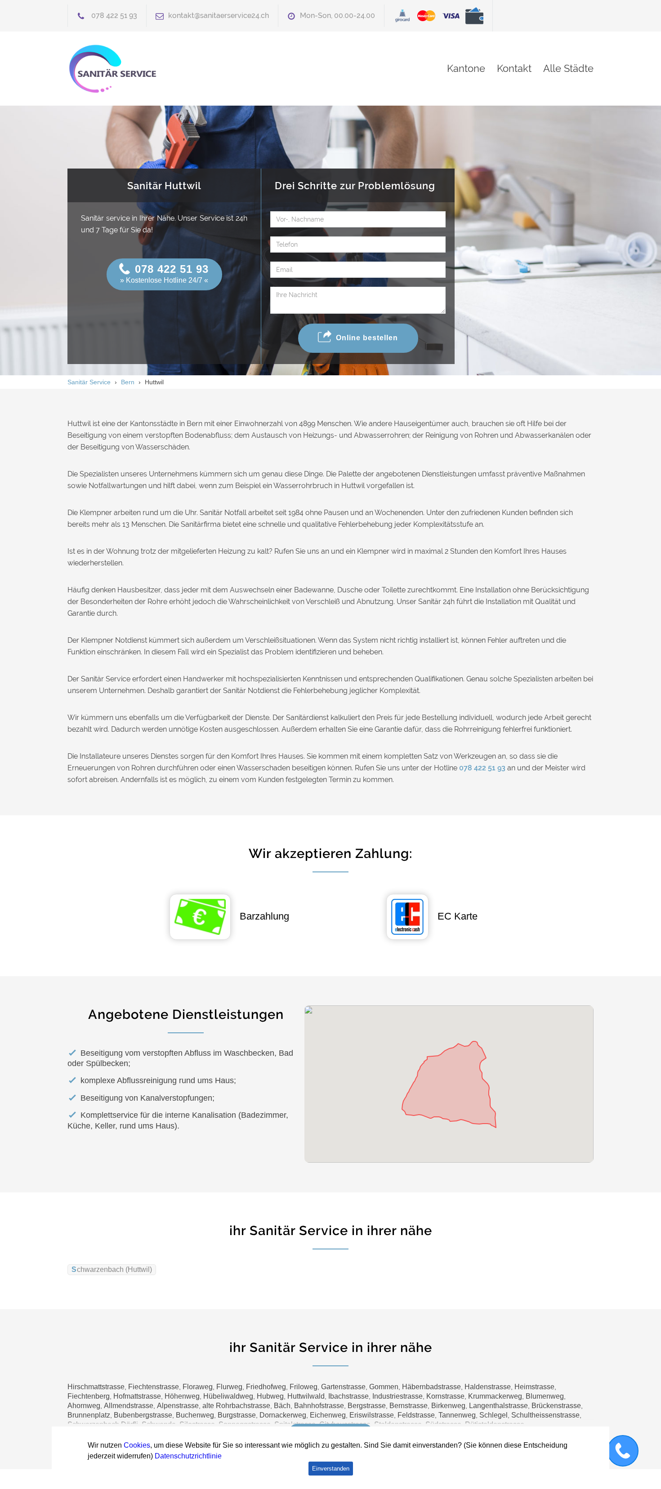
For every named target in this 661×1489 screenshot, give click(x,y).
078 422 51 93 (114, 15)
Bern (127, 382)
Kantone (466, 68)
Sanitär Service (89, 382)
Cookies (137, 1445)
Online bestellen (367, 337)
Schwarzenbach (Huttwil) (111, 1269)
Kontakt (514, 68)
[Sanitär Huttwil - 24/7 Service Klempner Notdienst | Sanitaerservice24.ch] (150, 68)
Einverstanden (330, 1468)
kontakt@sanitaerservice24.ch (218, 15)
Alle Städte (568, 68)
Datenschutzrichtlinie (188, 1456)
